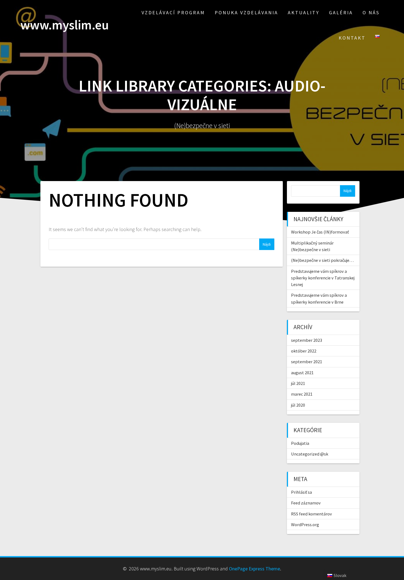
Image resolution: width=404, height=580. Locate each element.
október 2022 (303, 351)
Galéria (341, 12)
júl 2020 (298, 405)
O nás (371, 12)
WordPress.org (305, 524)
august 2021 (302, 372)
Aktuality (303, 12)
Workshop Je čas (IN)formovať (320, 232)
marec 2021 (301, 394)
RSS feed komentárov (311, 514)
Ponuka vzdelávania (246, 12)
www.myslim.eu (64, 25)
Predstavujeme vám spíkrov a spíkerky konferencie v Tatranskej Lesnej (323, 277)
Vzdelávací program (173, 12)
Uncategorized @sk (309, 454)
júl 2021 (298, 383)
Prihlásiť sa (301, 492)
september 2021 (306, 361)
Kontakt (352, 38)
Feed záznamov (306, 503)
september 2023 (306, 340)
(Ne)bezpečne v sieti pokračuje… (322, 260)
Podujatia (300, 443)
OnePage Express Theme (254, 568)
